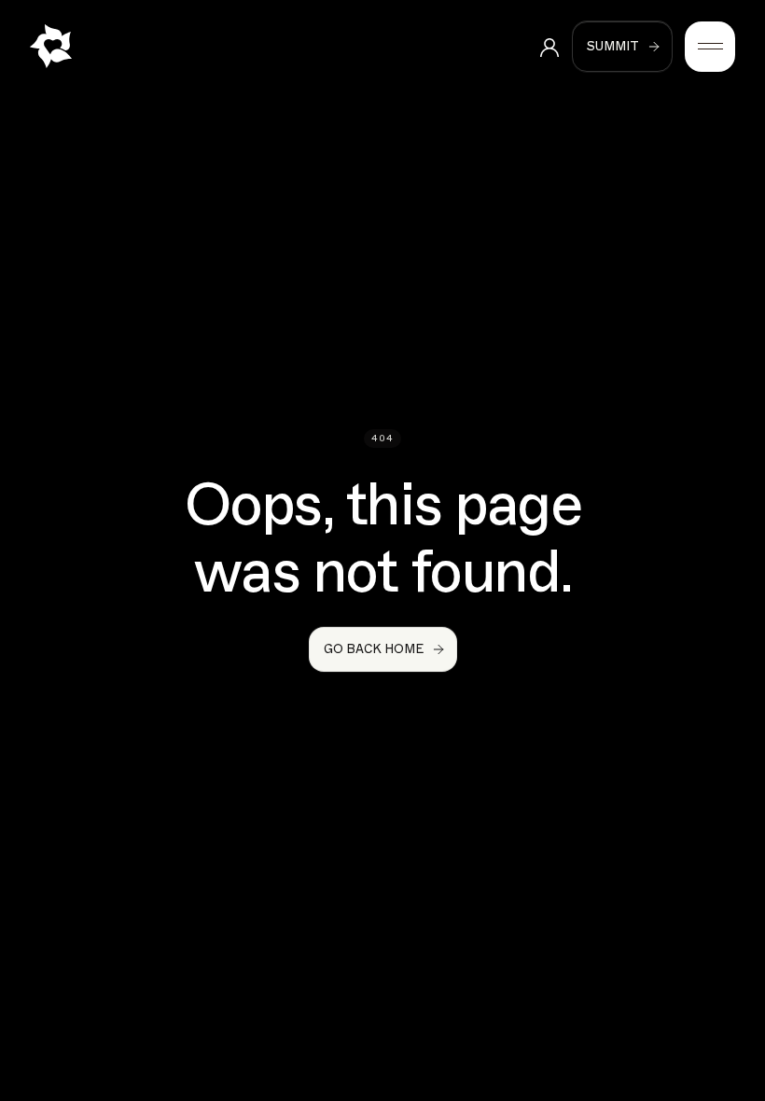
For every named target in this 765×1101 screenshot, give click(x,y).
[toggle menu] (710, 46)
